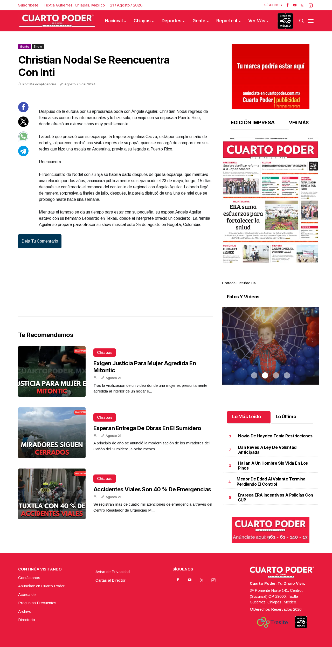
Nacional (114, 20)
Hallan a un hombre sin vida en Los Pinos (273, 465)
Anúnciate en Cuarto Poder (41, 586)
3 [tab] (276, 277)
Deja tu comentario (40, 241)
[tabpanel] (270, 211)
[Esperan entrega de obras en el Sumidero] (52, 432)
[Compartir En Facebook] (23, 110)
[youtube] (294, 5)
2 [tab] (265, 277)
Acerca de (27, 594)
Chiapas (142, 20)
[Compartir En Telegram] (23, 154)
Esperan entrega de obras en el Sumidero (147, 428)
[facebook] (287, 5)
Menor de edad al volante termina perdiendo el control (271, 481)
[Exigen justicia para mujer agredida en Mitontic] (52, 371)
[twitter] (302, 5)
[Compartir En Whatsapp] (23, 140)
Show (37, 47)
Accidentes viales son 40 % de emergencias (152, 489)
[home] (57, 21)
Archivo (24, 611)
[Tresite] (272, 622)
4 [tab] (287, 277)
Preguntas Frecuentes (37, 603)
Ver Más (256, 20)
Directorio (26, 619)
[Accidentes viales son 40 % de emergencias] (52, 494)
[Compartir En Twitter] (23, 125)
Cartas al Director (110, 580)
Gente (198, 20)
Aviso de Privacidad (112, 571)
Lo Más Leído (246, 416)
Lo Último (286, 416)
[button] (270, 200)
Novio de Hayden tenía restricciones (275, 435)
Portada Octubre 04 (238, 283)
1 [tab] (254, 277)
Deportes (172, 20)
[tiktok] (311, 5)
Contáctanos (29, 577)
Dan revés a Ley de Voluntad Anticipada (267, 450)
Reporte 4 (226, 20)
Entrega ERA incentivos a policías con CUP (275, 497)
